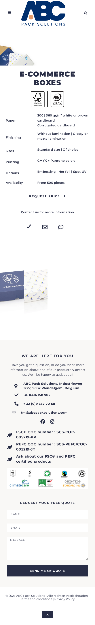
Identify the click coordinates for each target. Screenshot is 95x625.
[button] (85, 13)
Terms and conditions (36, 599)
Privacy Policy (64, 599)
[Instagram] (52, 421)
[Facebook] (42, 421)
